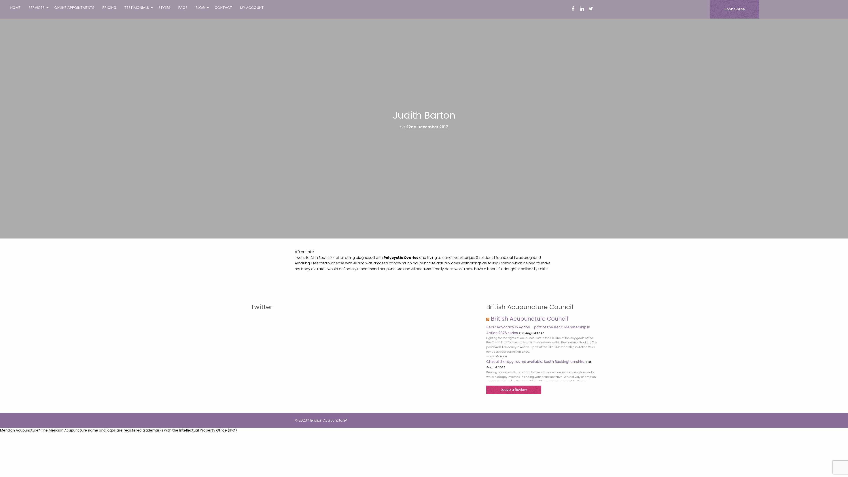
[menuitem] (15, 7)
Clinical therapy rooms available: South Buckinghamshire (535, 361)
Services (36, 7)
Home (15, 7)
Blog (200, 7)
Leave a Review (514, 389)
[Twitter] (590, 9)
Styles (164, 7)
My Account (252, 7)
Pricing (109, 7)
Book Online (734, 9)
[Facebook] (573, 9)
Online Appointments (74, 7)
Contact (223, 7)
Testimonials (136, 7)
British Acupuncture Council (529, 319)
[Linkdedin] (581, 9)
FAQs (182, 7)
